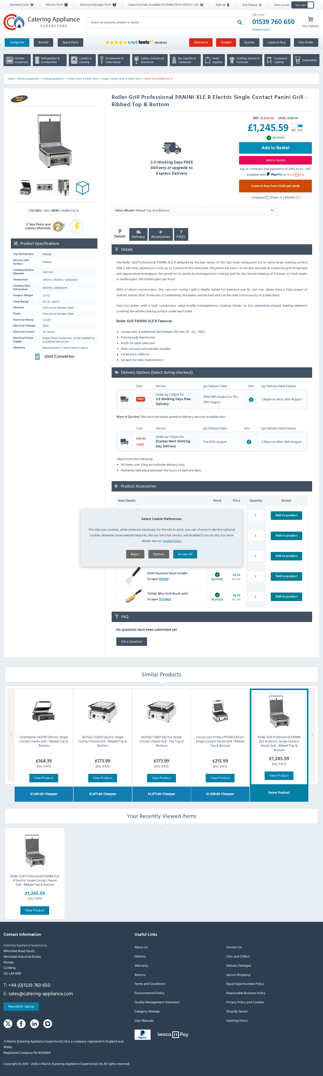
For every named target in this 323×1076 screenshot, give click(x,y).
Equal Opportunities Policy (245, 983)
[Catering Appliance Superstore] (41, 22)
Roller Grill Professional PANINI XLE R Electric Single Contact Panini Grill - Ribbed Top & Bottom (34, 880)
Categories (17, 42)
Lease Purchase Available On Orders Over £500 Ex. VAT (164, 4)
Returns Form (55, 4)
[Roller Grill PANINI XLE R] (54, 141)
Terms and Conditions (150, 983)
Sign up (221, 4)
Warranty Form (20, 4)
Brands (43, 42)
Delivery (138, 237)
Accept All (185, 553)
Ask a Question (131, 641)
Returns (140, 974)
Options (158, 553)
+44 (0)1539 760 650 (29, 985)
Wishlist (290, 197)
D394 (163, 579)
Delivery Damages (238, 965)
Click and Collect (237, 956)
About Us (141, 947)
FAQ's (181, 237)
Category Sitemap (147, 1011)
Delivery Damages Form (96, 4)
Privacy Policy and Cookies (245, 1002)
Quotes (249, 42)
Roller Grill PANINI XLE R (158, 78)
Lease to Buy (277, 42)
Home (11, 78)
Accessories (160, 237)
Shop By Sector (237, 1011)
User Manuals (144, 1020)
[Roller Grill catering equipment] (19, 98)
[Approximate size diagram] (82, 188)
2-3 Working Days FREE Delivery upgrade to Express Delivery (171, 168)
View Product (43, 777)
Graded (226, 42)
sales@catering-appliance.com (41, 993)
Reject (135, 553)
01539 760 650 (273, 21)
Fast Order (306, 42)
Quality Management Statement (157, 1002)
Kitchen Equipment (28, 78)
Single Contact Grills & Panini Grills (122, 78)
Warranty (141, 965)
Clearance (201, 42)
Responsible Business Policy (246, 992)
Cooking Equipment (53, 78)
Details (120, 236)
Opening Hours (237, 1020)
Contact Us (234, 947)
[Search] (240, 22)
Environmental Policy (149, 992)
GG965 (165, 599)
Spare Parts (70, 42)
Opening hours (261, 29)
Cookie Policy (172, 540)
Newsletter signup (21, 1006)
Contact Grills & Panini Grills (83, 78)
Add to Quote (275, 159)
